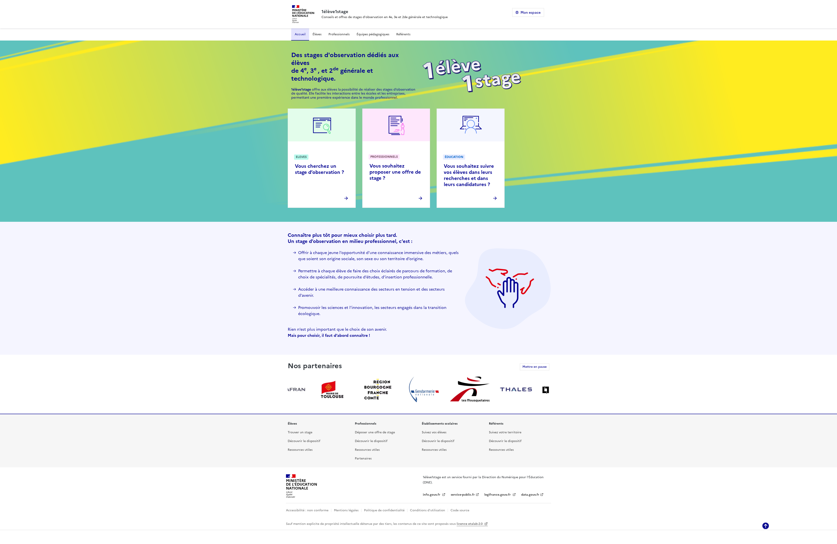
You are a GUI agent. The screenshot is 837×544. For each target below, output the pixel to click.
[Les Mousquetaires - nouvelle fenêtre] (446, 389)
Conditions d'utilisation (427, 510)
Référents (403, 34)
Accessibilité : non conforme (307, 510)
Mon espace (531, 12)
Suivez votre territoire (505, 432)
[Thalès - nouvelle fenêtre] (492, 389)
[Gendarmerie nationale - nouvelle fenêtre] (400, 389)
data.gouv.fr (530, 494)
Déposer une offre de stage (375, 432)
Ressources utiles (300, 449)
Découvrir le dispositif (304, 441)
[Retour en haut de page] (766, 526)
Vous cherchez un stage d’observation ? (319, 169)
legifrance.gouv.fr (498, 494)
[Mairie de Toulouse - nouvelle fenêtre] (308, 389)
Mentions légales (346, 510)
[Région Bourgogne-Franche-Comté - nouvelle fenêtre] (354, 389)
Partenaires (363, 458)
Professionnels (339, 34)
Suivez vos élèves (434, 432)
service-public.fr (463, 494)
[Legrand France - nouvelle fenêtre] (538, 389)
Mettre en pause (534, 366)
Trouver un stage (300, 432)
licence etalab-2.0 (470, 524)
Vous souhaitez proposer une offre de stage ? (395, 172)
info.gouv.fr (432, 494)
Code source (460, 510)
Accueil (300, 34)
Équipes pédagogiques (373, 34)
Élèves (317, 34)
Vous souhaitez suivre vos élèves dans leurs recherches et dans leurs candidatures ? (469, 175)
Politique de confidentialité (384, 510)
